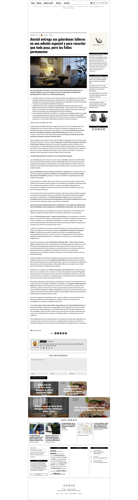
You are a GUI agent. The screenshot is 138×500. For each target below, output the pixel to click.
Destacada (80, 435)
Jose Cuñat (45, 35)
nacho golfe (54, 466)
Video (64, 474)
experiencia (65, 457)
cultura (59, 457)
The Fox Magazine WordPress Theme (71, 490)
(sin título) (92, 99)
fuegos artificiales (58, 459)
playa (51, 468)
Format (54, 459)
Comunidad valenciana (34, 442)
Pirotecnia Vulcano (62, 466)
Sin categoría (64, 429)
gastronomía (63, 459)
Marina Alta (56, 464)
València (61, 474)
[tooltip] (99, 3)
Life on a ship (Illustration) (100, 458)
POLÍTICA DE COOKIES (36, 450)
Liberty (61, 463)
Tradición (58, 471)
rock (66, 468)
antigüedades (58, 451)
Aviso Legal (33, 448)
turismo (51, 474)
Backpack (53, 453)
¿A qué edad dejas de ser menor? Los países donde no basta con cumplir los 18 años (98, 95)
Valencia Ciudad (85, 435)
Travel (63, 470)
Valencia (56, 473)
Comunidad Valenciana (60, 455)
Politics (54, 468)
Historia (101, 429)
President (58, 468)
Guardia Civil (59, 461)
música (62, 464)
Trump (66, 471)
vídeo (85, 113)
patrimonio (57, 466)
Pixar (65, 466)
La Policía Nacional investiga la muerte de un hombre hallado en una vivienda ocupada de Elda (36, 438)
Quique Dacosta (63, 468)
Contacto (32, 456)
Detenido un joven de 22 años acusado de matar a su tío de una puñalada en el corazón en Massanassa (53, 438)
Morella (59, 464)
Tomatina (54, 471)
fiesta (51, 459)
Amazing (53, 450)
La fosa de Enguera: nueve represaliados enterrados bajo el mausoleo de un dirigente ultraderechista (101, 425)
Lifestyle (52, 464)
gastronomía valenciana (53, 461)
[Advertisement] (69, 19)
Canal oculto (96, 429)
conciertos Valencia (53, 457)
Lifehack (65, 463)
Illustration (57, 463)
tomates (51, 471)
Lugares (50, 35)
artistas (61, 451)
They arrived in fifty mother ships (98, 453)
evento (62, 457)
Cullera (57, 457)
